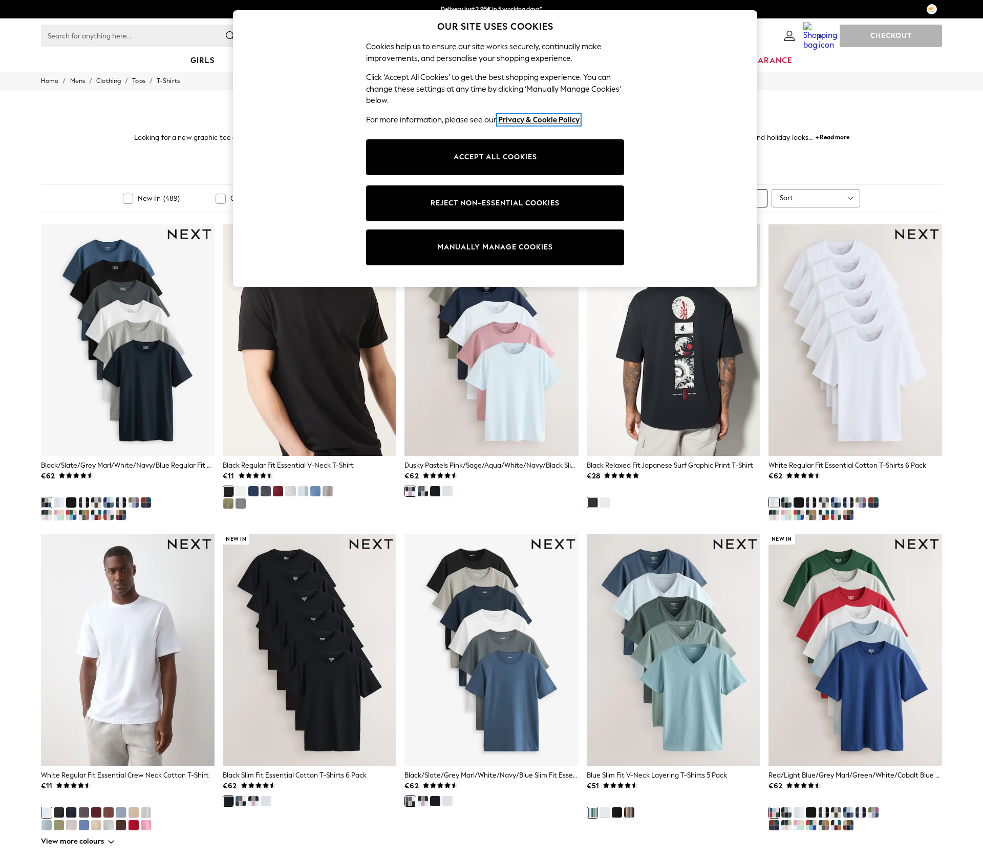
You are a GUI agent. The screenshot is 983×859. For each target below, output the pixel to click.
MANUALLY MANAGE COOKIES (495, 247)
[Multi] (134, 502)
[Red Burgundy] (96, 812)
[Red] (134, 825)
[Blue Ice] (46, 825)
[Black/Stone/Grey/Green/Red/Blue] (121, 515)
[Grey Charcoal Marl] (84, 812)
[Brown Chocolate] (121, 825)
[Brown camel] (96, 825)
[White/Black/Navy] (84, 502)
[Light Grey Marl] (290, 491)
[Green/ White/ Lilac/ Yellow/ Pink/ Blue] (59, 515)
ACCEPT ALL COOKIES (495, 157)
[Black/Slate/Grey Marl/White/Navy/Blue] (46, 502)
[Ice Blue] (303, 491)
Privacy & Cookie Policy (539, 119)
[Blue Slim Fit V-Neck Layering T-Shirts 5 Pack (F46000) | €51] (673, 650)
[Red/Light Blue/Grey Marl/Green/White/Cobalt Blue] (108, 515)
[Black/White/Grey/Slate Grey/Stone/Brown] (96, 502)
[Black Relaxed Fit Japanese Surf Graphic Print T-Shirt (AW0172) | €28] (673, 340)
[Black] (71, 502)
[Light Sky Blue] (121, 812)
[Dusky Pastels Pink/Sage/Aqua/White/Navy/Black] (46, 515)
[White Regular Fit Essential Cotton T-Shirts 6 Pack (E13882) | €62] (855, 340)
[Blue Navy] (71, 812)
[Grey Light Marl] (146, 812)
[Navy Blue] (253, 491)
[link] (789, 36)
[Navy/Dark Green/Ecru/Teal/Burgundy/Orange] (96, 515)
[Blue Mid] (315, 491)
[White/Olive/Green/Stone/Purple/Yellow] (84, 515)
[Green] (228, 503)
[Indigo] (146, 502)
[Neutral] (328, 491)
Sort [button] (786, 198)
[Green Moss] (59, 825)
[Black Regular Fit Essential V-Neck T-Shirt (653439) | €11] (309, 340)
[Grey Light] (108, 825)
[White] (59, 502)
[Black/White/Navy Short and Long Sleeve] (121, 502)
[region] (495, 148)
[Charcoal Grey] (241, 503)
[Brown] (108, 812)
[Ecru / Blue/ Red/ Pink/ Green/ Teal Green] (71, 515)
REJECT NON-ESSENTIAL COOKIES (495, 203)
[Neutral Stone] (134, 812)
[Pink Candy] (146, 825)
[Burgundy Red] (278, 491)
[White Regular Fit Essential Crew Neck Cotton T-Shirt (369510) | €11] (128, 650)
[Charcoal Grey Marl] (266, 491)
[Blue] (592, 812)
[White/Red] (605, 502)
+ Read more (832, 136)
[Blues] (108, 502)
